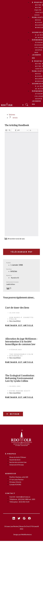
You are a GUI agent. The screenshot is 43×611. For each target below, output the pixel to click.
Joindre (36, 55)
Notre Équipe (38, 9)
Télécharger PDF (22, 252)
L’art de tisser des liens (17, 307)
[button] (21, 325)
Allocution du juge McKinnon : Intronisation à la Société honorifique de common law (21, 341)
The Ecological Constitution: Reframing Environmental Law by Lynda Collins (19, 378)
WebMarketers (26, 534)
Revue (38, 20)
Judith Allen (10, 284)
